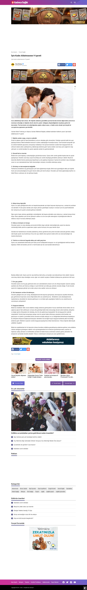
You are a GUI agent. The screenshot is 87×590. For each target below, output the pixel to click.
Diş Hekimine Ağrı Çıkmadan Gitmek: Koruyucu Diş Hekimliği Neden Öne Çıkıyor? (37, 441)
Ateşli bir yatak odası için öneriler (23, 506)
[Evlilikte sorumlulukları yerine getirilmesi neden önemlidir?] (43, 411)
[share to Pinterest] (74, 64)
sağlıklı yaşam (50, 491)
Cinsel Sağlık (17, 354)
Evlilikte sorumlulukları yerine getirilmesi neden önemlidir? (32, 433)
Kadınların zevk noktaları (21, 448)
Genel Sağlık (61, 488)
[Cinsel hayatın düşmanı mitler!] (18, 368)
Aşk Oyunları (32, 488)
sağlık (42, 491)
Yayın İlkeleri (55, 582)
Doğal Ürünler (52, 488)
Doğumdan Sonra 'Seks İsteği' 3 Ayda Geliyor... (35, 376)
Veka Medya (18, 64)
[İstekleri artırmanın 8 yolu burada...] (51, 368)
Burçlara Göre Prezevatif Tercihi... (67, 376)
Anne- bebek (23, 488)
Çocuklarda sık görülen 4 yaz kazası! (24, 445)
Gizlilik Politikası (36, 582)
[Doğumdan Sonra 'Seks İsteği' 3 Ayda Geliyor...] (35, 368)
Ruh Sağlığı (30, 491)
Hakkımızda (45, 582)
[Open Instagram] (71, 582)
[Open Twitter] (67, 582)
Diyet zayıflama (42, 488)
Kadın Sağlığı (15, 491)
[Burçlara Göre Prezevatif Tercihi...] (68, 368)
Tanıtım (27, 582)
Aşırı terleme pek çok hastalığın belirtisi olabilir (28, 437)
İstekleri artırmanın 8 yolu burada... (51, 376)
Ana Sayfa (14, 582)
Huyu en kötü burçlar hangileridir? (23, 518)
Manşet (23, 491)
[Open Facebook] (64, 582)
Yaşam (37, 491)
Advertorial (15, 488)
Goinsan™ (31, 587)
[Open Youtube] (75, 582)
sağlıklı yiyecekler (60, 491)
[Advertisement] (43, 37)
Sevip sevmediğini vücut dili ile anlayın (25, 514)
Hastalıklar (69, 488)
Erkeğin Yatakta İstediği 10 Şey (23, 510)
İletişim (21, 582)
